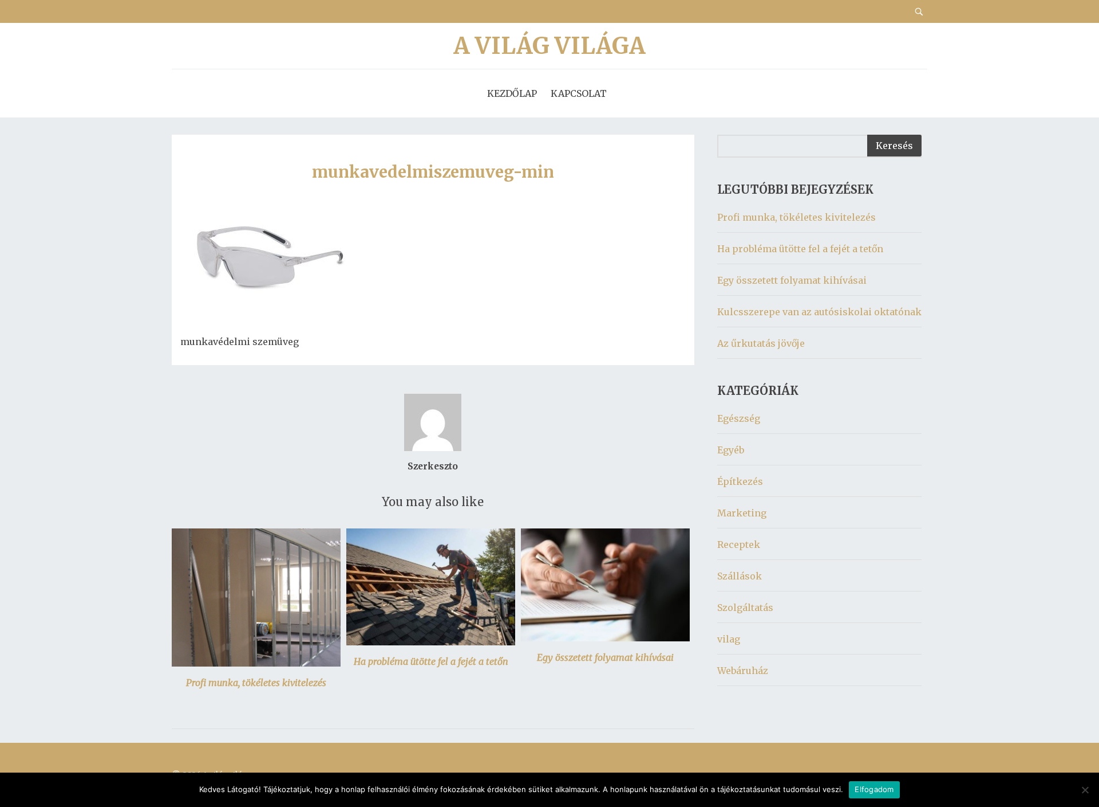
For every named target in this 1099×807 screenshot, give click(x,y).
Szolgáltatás (745, 607)
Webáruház (742, 670)
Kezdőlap (512, 93)
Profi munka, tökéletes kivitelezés (256, 682)
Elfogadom (874, 789)
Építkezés (740, 481)
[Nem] (1084, 790)
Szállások (739, 576)
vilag (728, 639)
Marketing (741, 513)
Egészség (738, 418)
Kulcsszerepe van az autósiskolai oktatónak (819, 312)
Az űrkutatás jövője (761, 343)
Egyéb (730, 450)
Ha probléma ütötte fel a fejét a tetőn (431, 661)
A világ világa (549, 45)
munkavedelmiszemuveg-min (433, 172)
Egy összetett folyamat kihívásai (605, 657)
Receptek (738, 544)
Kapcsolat (579, 93)
